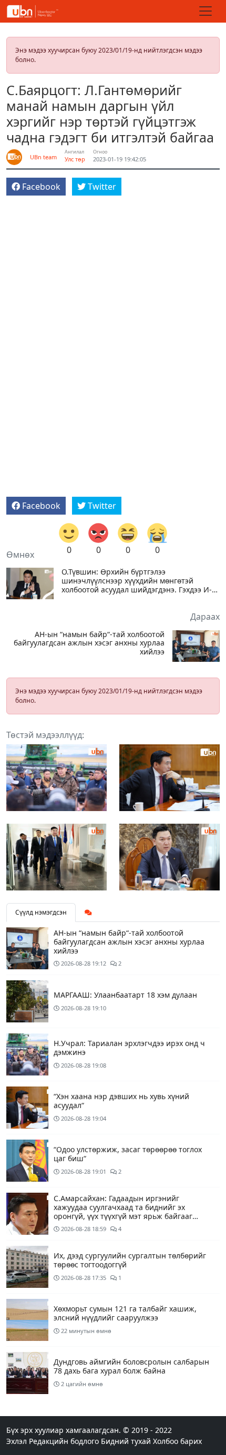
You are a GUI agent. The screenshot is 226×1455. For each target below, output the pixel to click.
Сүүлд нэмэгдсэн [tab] (41, 912)
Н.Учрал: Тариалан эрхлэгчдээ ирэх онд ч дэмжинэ (129, 1047)
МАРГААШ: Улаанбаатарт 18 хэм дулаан (125, 995)
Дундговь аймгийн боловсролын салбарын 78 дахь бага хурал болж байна (131, 1366)
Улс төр (75, 159)
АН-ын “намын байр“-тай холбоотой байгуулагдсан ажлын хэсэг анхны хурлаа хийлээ (89, 643)
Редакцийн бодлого (64, 1441)
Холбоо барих (177, 1441)
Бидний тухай (126, 1441)
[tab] (88, 912)
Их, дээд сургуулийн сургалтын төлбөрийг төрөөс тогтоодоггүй (130, 1260)
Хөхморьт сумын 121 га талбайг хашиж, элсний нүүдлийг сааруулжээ (125, 1313)
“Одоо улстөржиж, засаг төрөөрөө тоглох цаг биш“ (128, 1153)
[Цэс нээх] (205, 11)
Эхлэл (16, 1441)
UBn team (43, 157)
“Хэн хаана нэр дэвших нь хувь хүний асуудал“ (121, 1100)
